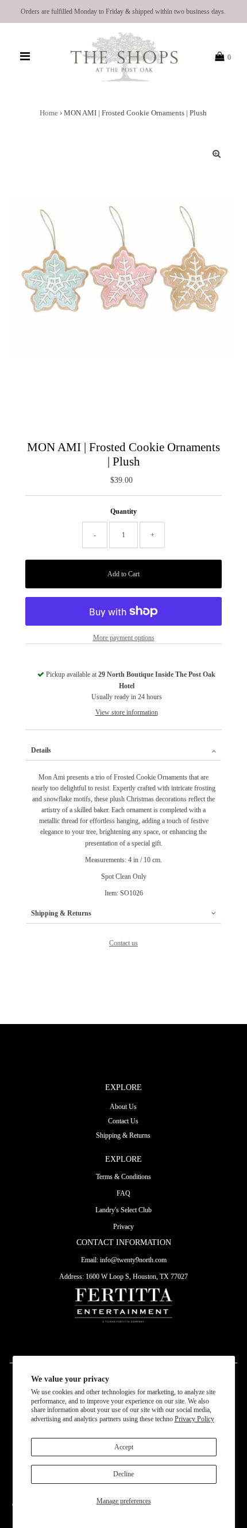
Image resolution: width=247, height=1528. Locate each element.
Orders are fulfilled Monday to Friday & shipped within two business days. (123, 11)
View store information (126, 712)
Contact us (123, 943)
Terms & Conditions (123, 1177)
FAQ (123, 1193)
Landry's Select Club (123, 1210)
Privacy (123, 1227)
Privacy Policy (194, 1419)
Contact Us (123, 1121)
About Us (123, 1107)
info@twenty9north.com (133, 1260)
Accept (123, 1447)
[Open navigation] (25, 56)
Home (49, 112)
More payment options (124, 638)
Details (41, 750)
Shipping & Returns (61, 913)
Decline (123, 1474)
